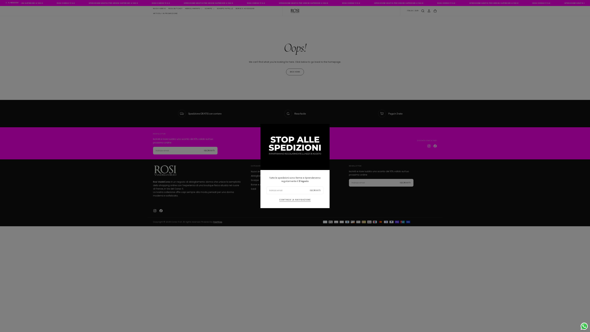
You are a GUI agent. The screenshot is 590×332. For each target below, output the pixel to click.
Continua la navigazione (295, 199)
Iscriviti (315, 190)
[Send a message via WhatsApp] (584, 326)
